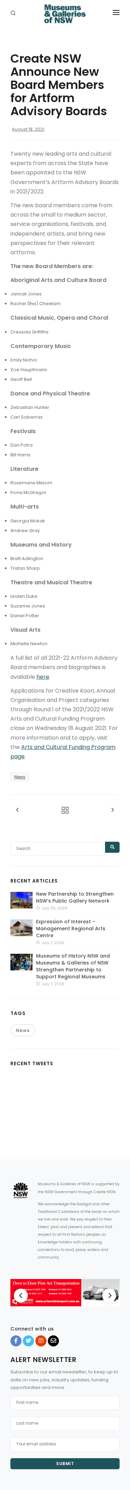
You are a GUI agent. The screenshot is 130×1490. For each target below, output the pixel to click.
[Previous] (21, 1295)
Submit (65, 1463)
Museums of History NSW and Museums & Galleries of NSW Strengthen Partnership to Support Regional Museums (73, 966)
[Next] (109, 1295)
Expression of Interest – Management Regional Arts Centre (70, 928)
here (42, 677)
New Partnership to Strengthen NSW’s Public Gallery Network (75, 897)
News (19, 777)
